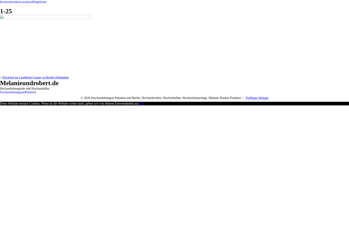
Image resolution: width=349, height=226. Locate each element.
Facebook (6, 92)
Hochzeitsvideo (10, 2)
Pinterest (30, 92)
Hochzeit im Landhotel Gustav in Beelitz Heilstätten (35, 77)
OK (142, 103)
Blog (35, 2)
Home (42, 2)
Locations (26, 2)
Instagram (19, 92)
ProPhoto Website (257, 98)
